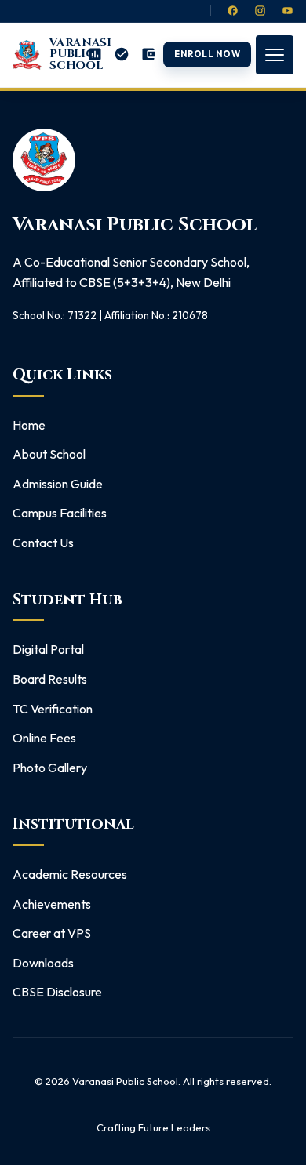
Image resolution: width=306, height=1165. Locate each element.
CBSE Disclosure (57, 992)
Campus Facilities (60, 513)
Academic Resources (70, 874)
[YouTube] (287, 10)
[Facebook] (233, 10)
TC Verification (53, 709)
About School (49, 454)
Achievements (52, 904)
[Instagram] (260, 10)
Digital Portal (48, 649)
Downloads (43, 963)
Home (29, 425)
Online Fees (44, 738)
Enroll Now (207, 54)
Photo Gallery (50, 767)
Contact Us (43, 542)
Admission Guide (58, 484)
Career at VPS (52, 933)
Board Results (50, 679)
